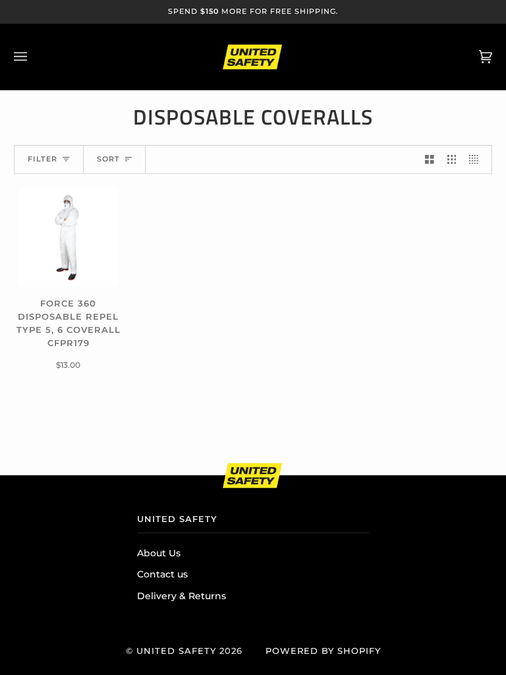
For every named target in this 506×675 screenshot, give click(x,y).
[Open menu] (33, 57)
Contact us (162, 574)
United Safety (176, 651)
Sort (108, 159)
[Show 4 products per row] (477, 160)
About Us (159, 553)
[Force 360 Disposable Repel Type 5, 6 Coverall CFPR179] (68, 238)
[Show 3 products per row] (452, 160)
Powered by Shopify (323, 651)
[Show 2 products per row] (429, 160)
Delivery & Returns (181, 596)
